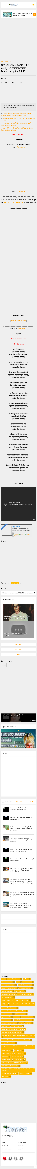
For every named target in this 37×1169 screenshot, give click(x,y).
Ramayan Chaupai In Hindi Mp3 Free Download (16, 1040)
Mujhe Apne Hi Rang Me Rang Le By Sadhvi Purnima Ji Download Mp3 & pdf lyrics (21, 828)
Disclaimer (21, 1145)
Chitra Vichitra (7, 982)
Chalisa (25, 979)
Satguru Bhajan (16, 1056)
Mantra (17, 1017)
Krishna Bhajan (6, 1014)
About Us (20, 1149)
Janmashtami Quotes (25, 994)
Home (2, 61)
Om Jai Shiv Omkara (18, 321)
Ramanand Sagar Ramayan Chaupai (12, 1032)
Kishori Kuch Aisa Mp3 (9, 1008)
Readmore (18, 742)
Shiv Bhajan (18, 1059)
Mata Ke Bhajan (27, 1017)
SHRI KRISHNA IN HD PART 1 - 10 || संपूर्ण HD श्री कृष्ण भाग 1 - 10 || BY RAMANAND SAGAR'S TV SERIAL (21, 905)
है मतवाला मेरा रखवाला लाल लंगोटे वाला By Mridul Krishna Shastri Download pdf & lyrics (16, 114)
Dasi (17, 982)
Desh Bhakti (27, 982)
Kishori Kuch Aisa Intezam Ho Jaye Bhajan (15, 1000)
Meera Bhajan (6, 1020)
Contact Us (5, 1145)
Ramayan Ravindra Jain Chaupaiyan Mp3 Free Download (18, 1046)
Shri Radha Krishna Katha (10, 1065)
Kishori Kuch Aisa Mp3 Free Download (13, 1011)
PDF (22, 1023)
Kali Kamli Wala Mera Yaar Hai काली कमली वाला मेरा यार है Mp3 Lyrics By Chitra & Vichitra (21, 870)
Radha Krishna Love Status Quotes (12, 1029)
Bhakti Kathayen (14, 979)
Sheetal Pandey (6, 1059)
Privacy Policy (22, 1142)
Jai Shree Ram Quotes (8, 994)
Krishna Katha (20, 1014)
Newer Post (18, 644)
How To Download (6, 1149)
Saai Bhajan (17, 1050)
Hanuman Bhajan (25, 988)
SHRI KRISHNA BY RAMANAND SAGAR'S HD (13, 1062)
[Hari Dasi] (13, 5)
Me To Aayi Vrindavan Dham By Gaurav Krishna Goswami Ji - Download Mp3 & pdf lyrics (22, 894)
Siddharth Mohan (24, 1073)
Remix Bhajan (6, 1050)
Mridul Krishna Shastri (9, 1023)
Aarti (3, 979)
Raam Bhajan (5, 1026)
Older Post (18, 649)
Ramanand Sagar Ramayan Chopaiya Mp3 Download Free (18, 1035)
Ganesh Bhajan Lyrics (24, 985)
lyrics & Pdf (8, 61)
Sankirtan (5, 1056)
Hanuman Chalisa (7, 991)
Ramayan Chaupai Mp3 (8, 1043)
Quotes (29, 1023)
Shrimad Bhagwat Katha (9, 1073)
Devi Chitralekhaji (8, 985)
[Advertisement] (18, 39)
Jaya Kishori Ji (7, 997)
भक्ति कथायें (21, 328)
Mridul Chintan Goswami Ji (22, 1020)
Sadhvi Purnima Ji (7, 1053)
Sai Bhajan (20, 1053)
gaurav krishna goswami (9, 988)
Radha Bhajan (17, 1026)
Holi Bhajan (19, 991)
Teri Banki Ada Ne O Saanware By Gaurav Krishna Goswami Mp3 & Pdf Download (21, 839)
